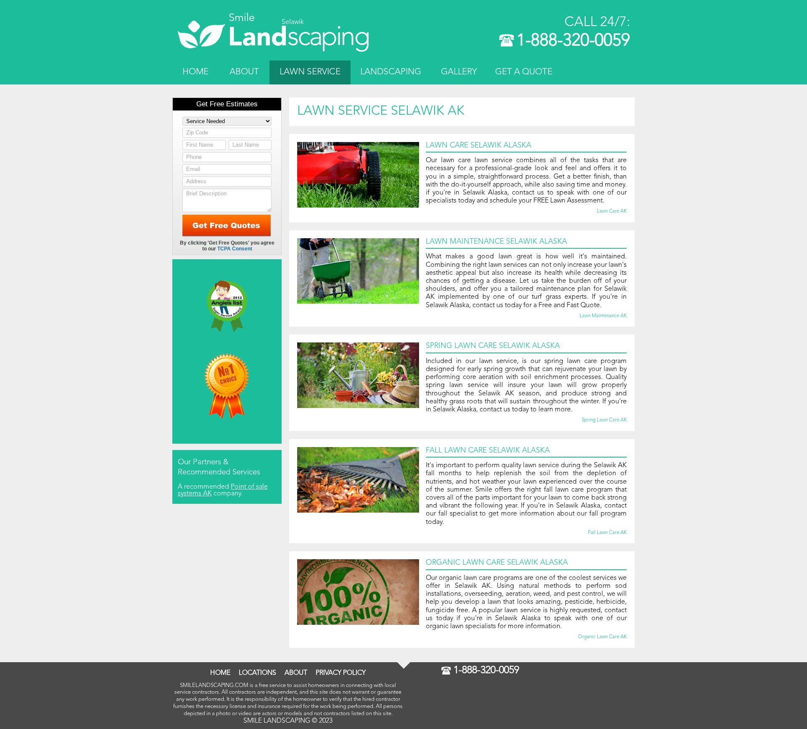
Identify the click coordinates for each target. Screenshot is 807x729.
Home (195, 72)
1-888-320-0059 (573, 41)
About (244, 72)
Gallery (459, 72)
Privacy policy (341, 673)
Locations (257, 673)
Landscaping (390, 72)
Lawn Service (310, 72)
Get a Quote (523, 72)
